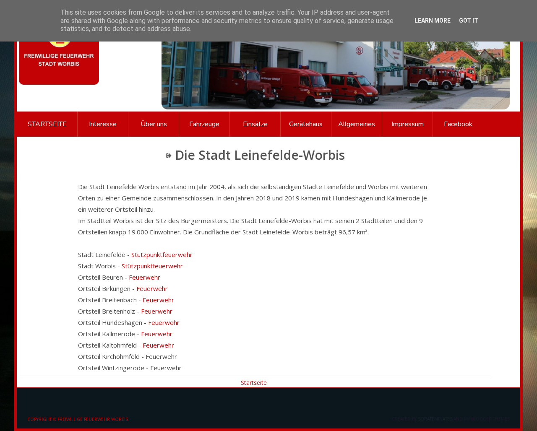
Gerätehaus (306, 124)
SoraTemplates (435, 419)
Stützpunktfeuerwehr (162, 254)
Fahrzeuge (204, 124)
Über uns (154, 124)
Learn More (432, 20)
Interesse (103, 124)
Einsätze (255, 124)
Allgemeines (356, 124)
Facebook (458, 124)
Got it (468, 20)
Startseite (47, 124)
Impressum (407, 124)
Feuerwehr (144, 277)
